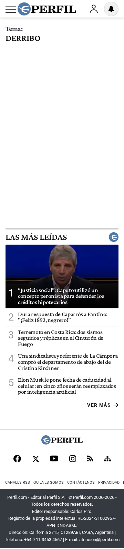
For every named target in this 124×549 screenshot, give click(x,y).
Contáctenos (81, 482)
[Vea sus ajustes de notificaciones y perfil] (111, 9)
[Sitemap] (107, 459)
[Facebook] (17, 459)
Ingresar (94, 9)
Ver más (99, 405)
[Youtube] (54, 459)
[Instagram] (72, 459)
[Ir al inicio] (47, 8)
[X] (35, 459)
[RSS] (90, 459)
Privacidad (109, 482)
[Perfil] (62, 442)
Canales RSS (17, 482)
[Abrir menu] (11, 9)
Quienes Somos (48, 482)
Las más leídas (36, 237)
